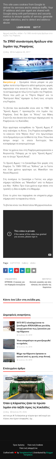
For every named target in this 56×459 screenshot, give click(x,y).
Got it (37, 27)
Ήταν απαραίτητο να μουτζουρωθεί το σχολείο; (34, 342)
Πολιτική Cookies (35, 445)
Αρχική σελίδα (9, 33)
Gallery (25, 263)
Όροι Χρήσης (19, 445)
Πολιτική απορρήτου (28, 448)
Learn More (23, 27)
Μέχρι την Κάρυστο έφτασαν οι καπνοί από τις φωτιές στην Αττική (33, 355)
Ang (7, 52)
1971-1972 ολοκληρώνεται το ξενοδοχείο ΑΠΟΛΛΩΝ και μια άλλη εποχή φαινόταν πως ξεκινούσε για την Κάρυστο (33, 327)
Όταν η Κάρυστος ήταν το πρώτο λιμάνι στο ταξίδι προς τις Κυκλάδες (26, 405)
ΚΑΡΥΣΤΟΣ (15, 263)
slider (20, 33)
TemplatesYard (25, 453)
